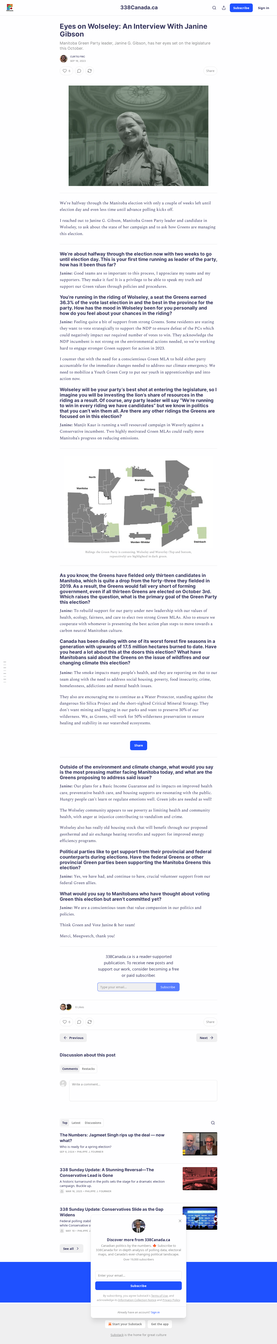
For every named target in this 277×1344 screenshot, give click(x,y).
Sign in (263, 8)
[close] (180, 1220)
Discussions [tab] (93, 1123)
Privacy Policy (171, 1300)
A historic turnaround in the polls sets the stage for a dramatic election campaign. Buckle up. (112, 1183)
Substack (117, 1335)
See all (68, 1248)
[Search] (214, 7)
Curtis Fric (77, 56)
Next (204, 1038)
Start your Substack (127, 1324)
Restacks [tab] (88, 1069)
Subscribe (241, 8)
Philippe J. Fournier (90, 1151)
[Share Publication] (223, 7)
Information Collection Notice (137, 1300)
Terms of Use (159, 1296)
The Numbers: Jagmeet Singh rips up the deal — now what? (112, 1138)
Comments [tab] (70, 1069)
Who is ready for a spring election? (85, 1146)
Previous (76, 1038)
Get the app (160, 1324)
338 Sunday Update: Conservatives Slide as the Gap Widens (111, 1212)
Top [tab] (64, 1123)
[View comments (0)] (79, 71)
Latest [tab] (76, 1123)
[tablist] (78, 1068)
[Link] (53, 259)
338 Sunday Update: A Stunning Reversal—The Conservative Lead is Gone (107, 1172)
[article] (138, 1146)
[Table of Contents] (5, 672)
